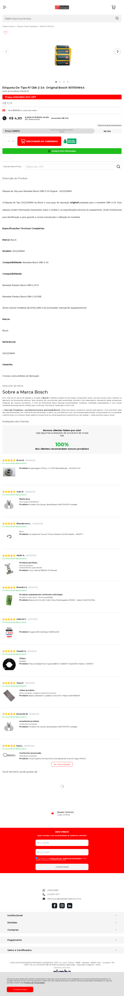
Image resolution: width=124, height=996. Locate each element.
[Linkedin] (69, 908)
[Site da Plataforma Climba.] (62, 971)
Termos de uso (56, 858)
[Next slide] (117, 51)
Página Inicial (8, 26)
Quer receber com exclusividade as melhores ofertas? (62, 836)
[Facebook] (54, 908)
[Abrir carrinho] (116, 7)
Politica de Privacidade (72, 858)
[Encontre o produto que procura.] (117, 18)
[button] (56, 82)
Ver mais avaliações (62, 764)
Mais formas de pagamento (110, 125)
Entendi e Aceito (20, 989)
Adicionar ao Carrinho (42, 141)
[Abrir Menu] (4, 7)
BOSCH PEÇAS (47, 26)
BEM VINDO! (62, 832)
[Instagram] (62, 908)
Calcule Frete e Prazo (12, 166)
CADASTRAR (62, 867)
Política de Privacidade (34, 983)
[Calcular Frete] (118, 166)
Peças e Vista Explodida (27, 26)
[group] (61, 813)
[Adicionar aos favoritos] (5, 32)
